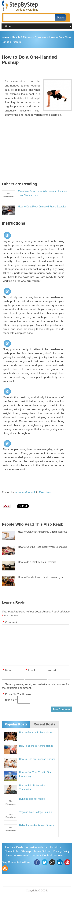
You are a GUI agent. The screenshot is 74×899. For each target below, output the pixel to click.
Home (5, 37)
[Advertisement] (38, 71)
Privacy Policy (61, 851)
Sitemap (26, 851)
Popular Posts (16, 724)
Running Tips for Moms (32, 798)
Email (31, 670)
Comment (11, 622)
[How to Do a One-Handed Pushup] (57, 95)
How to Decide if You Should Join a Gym (40, 577)
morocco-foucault (25, 492)
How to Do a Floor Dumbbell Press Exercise (42, 206)
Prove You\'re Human (18, 694)
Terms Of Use (42, 851)
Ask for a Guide (14, 847)
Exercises (40, 37)
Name (8, 670)
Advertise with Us (36, 847)
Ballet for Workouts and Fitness (36, 825)
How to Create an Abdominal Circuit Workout (42, 531)
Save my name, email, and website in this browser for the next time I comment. (35, 686)
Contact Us (11, 851)
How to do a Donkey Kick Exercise (37, 562)
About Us (55, 847)
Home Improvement (17, 855)
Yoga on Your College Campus (36, 812)
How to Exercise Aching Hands (36, 745)
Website (52, 670)
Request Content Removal (47, 855)
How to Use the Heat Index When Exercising (42, 546)
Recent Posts (44, 724)
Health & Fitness (22, 37)
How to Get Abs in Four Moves (36, 732)
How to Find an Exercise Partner (37, 759)
